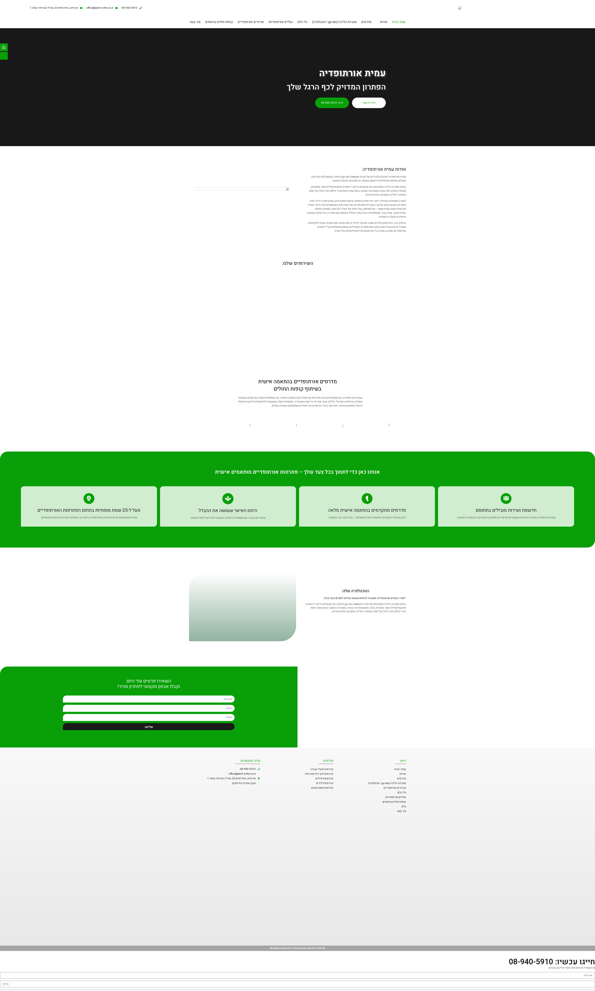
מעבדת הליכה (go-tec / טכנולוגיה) (334, 22)
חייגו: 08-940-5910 (332, 103)
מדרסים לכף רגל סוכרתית (319, 774)
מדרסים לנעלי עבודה (321, 769)
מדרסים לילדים (324, 783)
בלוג (403, 806)
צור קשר (195, 22)
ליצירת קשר (369, 103)
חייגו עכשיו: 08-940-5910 (552, 962)
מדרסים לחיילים (324, 779)
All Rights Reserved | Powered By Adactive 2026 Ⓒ (297, 948)
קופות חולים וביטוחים (219, 22)
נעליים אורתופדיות (281, 22)
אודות (383, 22)
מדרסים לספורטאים (322, 788)
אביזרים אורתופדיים (251, 22)
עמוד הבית (398, 22)
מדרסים (366, 22)
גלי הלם (302, 22)
